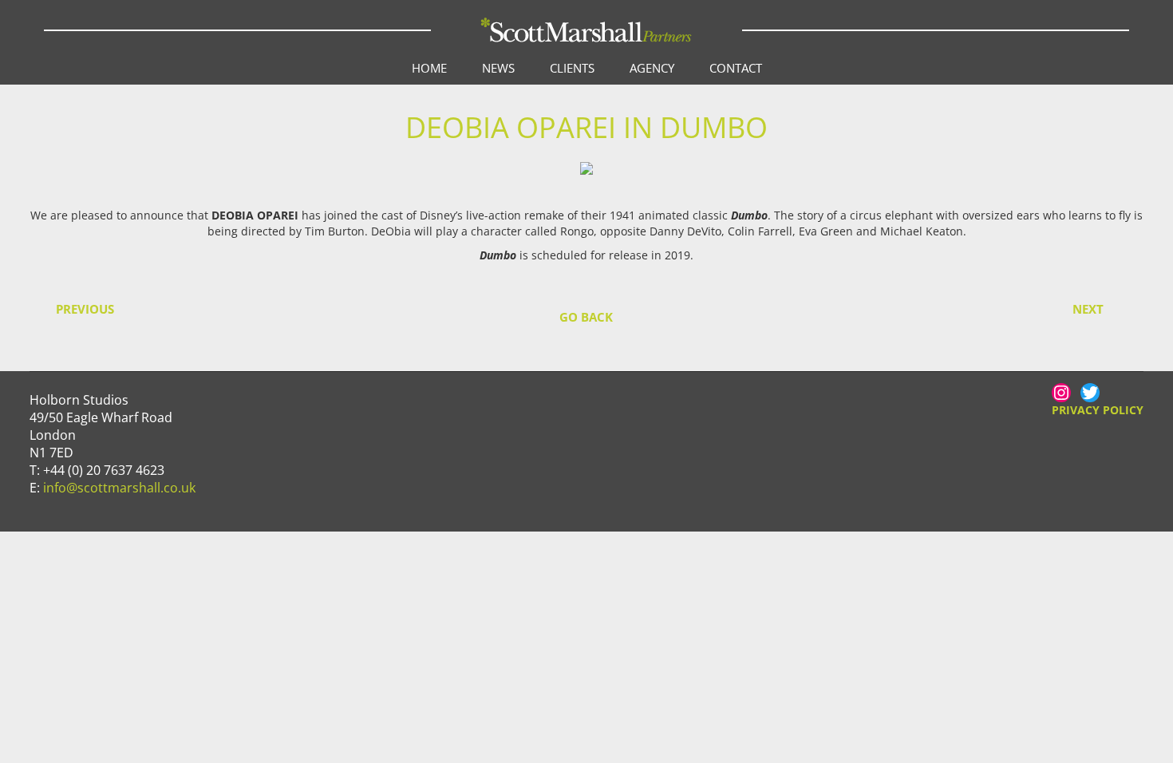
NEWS (498, 68)
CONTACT (735, 68)
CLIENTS (572, 68)
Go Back (586, 317)
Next (1088, 309)
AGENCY (652, 68)
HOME (429, 68)
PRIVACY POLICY (1097, 409)
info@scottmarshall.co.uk (119, 487)
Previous (85, 309)
